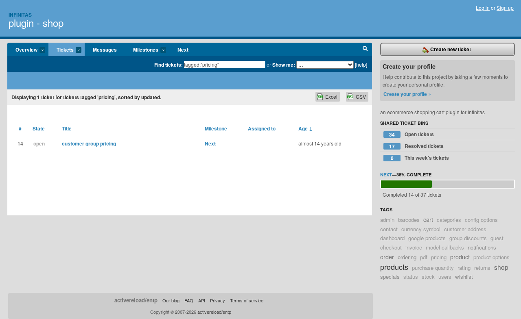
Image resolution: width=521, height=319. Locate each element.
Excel (331, 96)
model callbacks (445, 247)
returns (482, 267)
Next (182, 49)
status (410, 276)
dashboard (392, 238)
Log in (483, 7)
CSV (361, 96)
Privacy (217, 300)
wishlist (464, 276)
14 (20, 143)
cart (428, 219)
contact (389, 229)
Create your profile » (407, 94)
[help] (361, 64)
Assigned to (262, 128)
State (39, 128)
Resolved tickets (416, 146)
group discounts (468, 238)
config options (481, 220)
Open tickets (411, 134)
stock (428, 276)
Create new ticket (450, 49)
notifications (482, 247)
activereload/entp (136, 300)
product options (491, 257)
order (387, 256)
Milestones (141, 50)
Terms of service (246, 300)
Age (305, 128)
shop (501, 267)
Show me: (283, 64)
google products (427, 238)
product (460, 256)
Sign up (505, 7)
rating (464, 267)
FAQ (188, 300)
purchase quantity (433, 267)
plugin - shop (36, 22)
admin (387, 220)
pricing (439, 257)
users (444, 276)
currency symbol (420, 229)
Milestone (216, 128)
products (394, 266)
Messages (105, 49)
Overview (22, 50)
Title (67, 128)
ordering (407, 257)
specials (390, 276)
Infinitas (20, 14)
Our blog (171, 300)
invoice (413, 247)
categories (449, 220)
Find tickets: (168, 64)
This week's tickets (420, 158)
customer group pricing (89, 143)
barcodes (409, 220)
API (201, 300)
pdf (423, 257)
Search (365, 49)
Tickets (61, 50)
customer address (465, 229)
